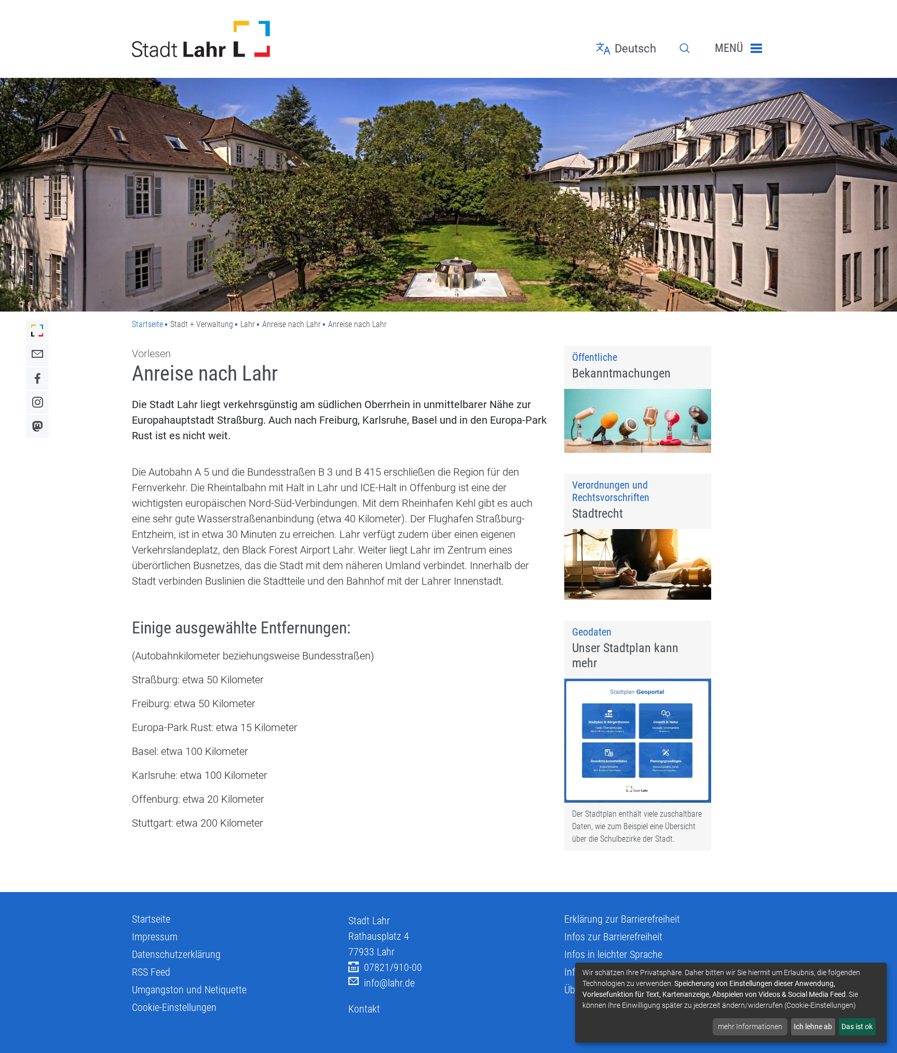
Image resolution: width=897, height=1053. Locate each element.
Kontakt (364, 1009)
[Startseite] (232, 39)
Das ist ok (857, 1026)
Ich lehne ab (813, 1026)
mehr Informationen (750, 1026)
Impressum (155, 936)
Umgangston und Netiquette (189, 989)
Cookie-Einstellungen (174, 1007)
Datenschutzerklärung (176, 954)
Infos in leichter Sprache (613, 954)
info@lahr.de (389, 983)
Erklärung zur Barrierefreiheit (622, 919)
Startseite (147, 324)
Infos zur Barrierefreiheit (613, 936)
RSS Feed (151, 972)
